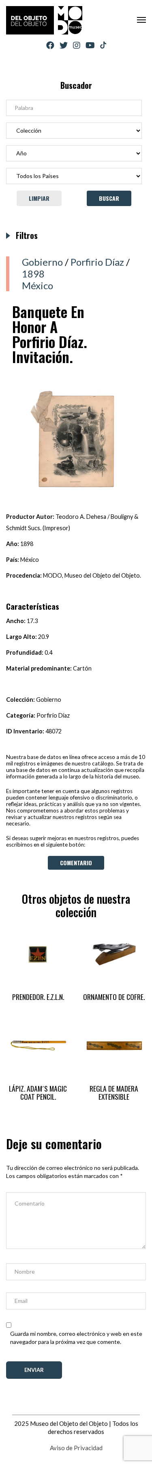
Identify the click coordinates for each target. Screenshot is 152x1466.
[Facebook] (50, 45)
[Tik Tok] (103, 45)
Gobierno (42, 262)
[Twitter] (64, 45)
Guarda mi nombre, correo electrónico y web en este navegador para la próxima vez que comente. (76, 1337)
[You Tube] (90, 45)
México (37, 285)
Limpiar (39, 198)
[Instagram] (76, 45)
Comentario (76, 862)
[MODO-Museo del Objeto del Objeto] (44, 20)
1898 (33, 273)
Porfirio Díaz (97, 262)
